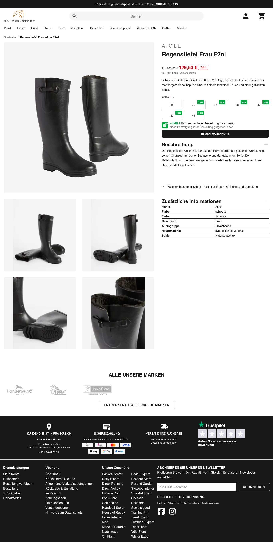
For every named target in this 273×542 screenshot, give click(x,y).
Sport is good (140, 507)
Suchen (137, 16)
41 (197, 114)
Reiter (21, 28)
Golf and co (110, 502)
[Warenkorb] (262, 16)
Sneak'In (137, 498)
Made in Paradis (113, 526)
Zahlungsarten (55, 498)
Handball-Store (113, 507)
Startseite (10, 37)
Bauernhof (96, 28)
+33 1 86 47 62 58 (49, 452)
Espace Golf (110, 493)
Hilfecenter (11, 478)
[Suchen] (74, 16)
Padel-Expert (140, 474)
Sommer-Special (120, 28)
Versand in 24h (146, 28)
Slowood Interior (142, 488)
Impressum (53, 493)
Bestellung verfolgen (17, 483)
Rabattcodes (12, 498)
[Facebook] (161, 511)
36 (197, 104)
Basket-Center (112, 474)
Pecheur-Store (141, 478)
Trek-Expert (139, 517)
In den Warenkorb (215, 134)
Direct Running (112, 483)
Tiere (61, 28)
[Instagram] (172, 511)
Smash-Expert (141, 493)
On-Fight (108, 536)
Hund (34, 28)
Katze (48, 28)
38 (241, 104)
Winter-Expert (140, 536)
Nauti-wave (110, 531)
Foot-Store (109, 498)
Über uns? (52, 474)
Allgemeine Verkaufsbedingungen (69, 483)
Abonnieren (254, 487)
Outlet (166, 28)
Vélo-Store (138, 531)
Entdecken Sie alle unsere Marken (136, 404)
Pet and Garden (142, 483)
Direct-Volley (111, 488)
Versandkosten (188, 72)
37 (219, 104)
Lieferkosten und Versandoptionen (57, 505)
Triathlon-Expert (142, 522)
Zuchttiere (77, 28)
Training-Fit (139, 512)
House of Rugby (113, 512)
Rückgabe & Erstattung (61, 488)
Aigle (172, 45)
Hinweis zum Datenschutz (63, 512)
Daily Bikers (110, 478)
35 (172, 105)
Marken (182, 28)
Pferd (7, 28)
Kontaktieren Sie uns (49, 439)
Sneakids (137, 502)
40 (175, 114)
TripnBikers (139, 526)
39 (262, 104)
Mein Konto (11, 474)
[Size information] (172, 96)
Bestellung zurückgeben (164, 442)
